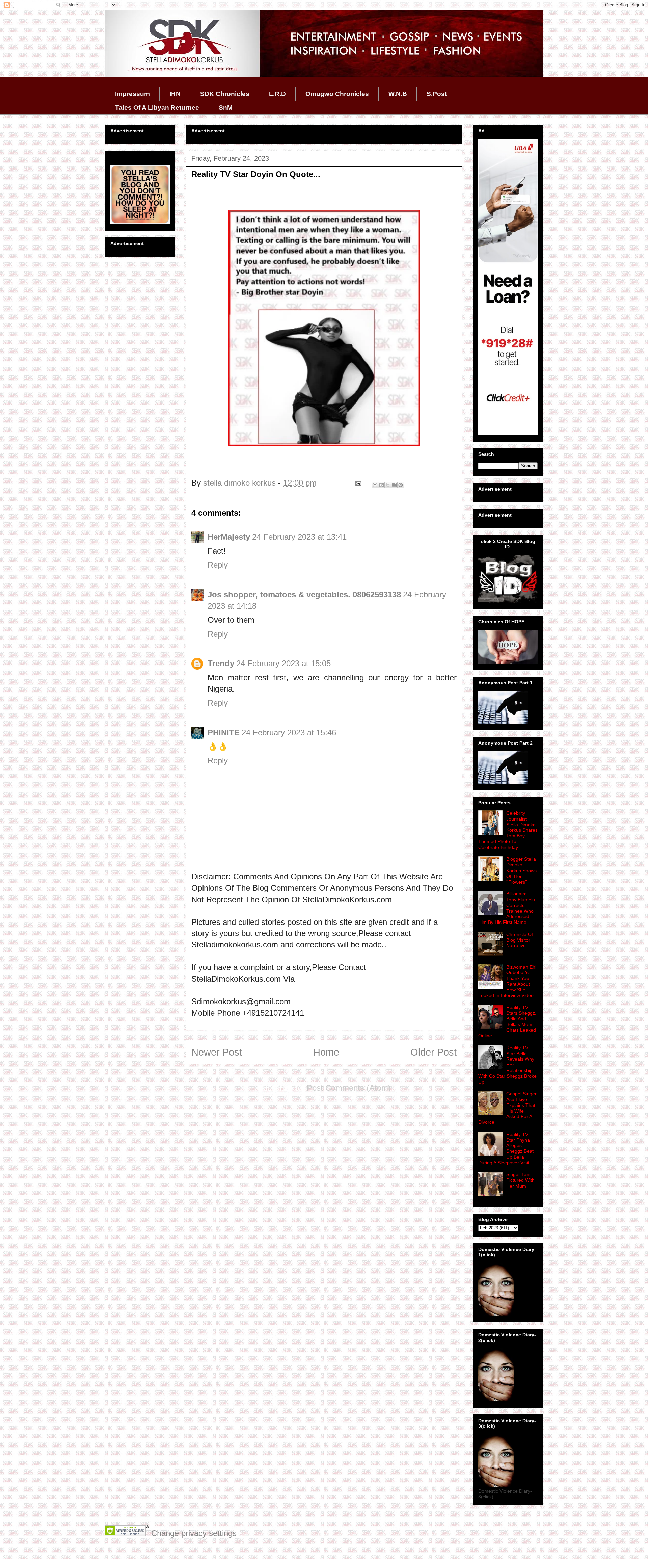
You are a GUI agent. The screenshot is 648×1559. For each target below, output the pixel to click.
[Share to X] (387, 485)
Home (326, 1052)
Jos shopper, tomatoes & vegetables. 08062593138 (304, 594)
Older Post (433, 1052)
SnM (226, 107)
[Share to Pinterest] (400, 485)
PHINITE (224, 732)
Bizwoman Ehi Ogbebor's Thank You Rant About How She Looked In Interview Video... (508, 981)
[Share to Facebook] (394, 485)
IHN (175, 93)
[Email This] (375, 485)
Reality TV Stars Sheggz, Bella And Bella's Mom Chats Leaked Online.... (507, 1021)
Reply (218, 564)
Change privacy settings (194, 1533)
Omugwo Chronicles (337, 93)
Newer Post (216, 1052)
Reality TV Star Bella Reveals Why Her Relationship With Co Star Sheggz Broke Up (507, 1065)
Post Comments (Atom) (349, 1087)
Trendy (221, 663)
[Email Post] (357, 482)
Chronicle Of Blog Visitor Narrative (519, 940)
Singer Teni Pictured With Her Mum (520, 1180)
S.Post (437, 93)
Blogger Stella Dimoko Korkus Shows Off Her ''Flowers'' (521, 870)
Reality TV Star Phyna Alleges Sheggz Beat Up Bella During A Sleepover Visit (506, 1148)
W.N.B (397, 93)
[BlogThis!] (381, 485)
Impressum (132, 93)
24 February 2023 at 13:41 (299, 536)
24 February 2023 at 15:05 (283, 663)
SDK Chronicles (224, 93)
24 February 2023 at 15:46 (289, 732)
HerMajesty (229, 536)
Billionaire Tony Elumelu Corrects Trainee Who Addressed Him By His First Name (506, 908)
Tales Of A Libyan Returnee (157, 107)
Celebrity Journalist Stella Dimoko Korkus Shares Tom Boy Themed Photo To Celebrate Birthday (508, 830)
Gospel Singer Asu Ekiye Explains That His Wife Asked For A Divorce (507, 1108)
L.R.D (277, 93)
